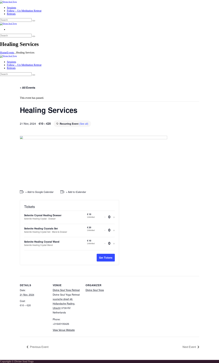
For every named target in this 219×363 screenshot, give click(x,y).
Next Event (189, 347)
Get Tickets (105, 257)
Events (10, 52)
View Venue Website (64, 330)
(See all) (83, 123)
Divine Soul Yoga (95, 290)
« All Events (27, 88)
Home (3, 52)
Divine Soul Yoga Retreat (66, 290)
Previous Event (39, 347)
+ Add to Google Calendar (39, 192)
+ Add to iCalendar (76, 192)
